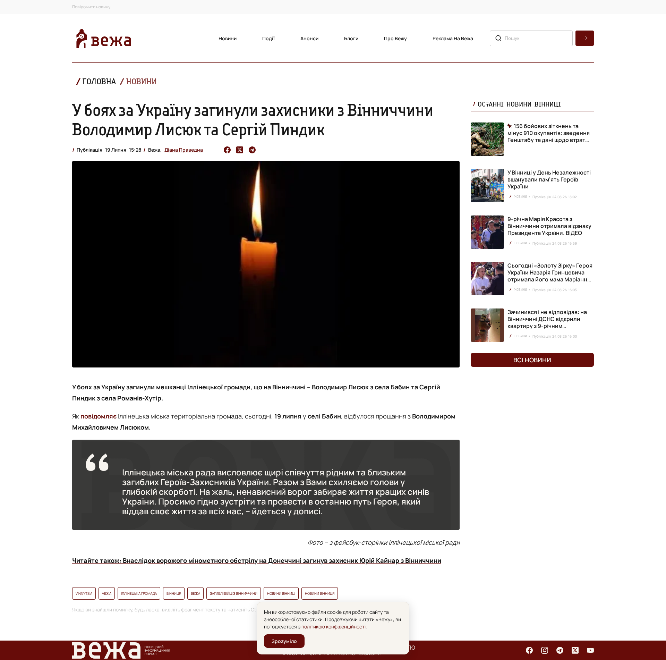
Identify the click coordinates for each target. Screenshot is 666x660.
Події (268, 38)
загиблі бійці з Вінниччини (233, 593)
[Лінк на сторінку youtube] (590, 650)
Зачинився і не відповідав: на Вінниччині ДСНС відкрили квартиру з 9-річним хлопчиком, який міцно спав (547, 322)
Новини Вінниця (319, 593)
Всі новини (532, 360)
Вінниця (173, 593)
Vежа (106, 593)
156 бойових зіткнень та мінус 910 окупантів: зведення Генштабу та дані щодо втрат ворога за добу (548, 132)
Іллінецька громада (139, 593)
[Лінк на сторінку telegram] (559, 650)
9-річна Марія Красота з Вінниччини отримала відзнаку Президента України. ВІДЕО (549, 226)
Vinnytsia (84, 593)
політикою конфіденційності (333, 626)
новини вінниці (281, 593)
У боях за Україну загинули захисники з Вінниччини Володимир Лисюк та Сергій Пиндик (253, 119)
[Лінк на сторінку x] (575, 650)
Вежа (195, 593)
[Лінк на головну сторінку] (103, 38)
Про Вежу (395, 38)
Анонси (309, 38)
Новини (228, 38)
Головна (99, 81)
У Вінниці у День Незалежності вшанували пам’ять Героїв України (549, 179)
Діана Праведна (183, 149)
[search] (584, 38)
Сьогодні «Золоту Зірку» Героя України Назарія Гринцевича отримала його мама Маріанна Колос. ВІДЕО (549, 276)
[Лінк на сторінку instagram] (544, 650)
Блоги (351, 38)
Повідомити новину (91, 7)
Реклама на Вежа (453, 38)
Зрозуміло (284, 641)
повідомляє (98, 416)
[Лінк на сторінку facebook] (529, 650)
